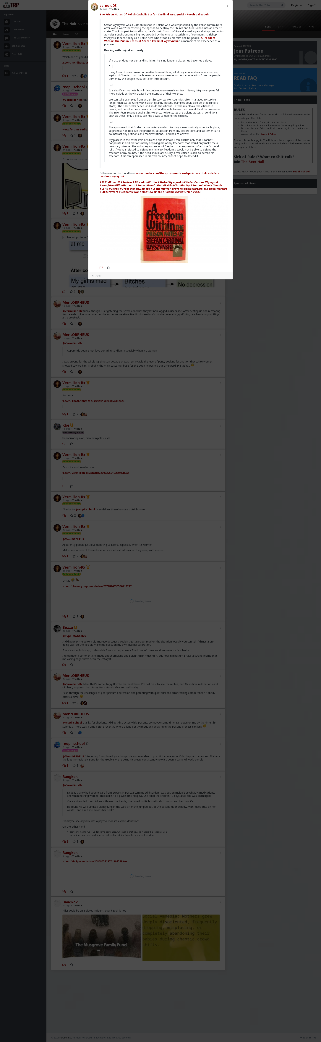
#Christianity (181, 185)
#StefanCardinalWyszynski (201, 182)
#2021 (103, 182)
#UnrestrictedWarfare (135, 188)
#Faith (167, 185)
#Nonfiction (154, 185)
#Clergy (114, 188)
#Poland (168, 192)
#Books (141, 185)
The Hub (114, 9)
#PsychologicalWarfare (187, 188)
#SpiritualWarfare (215, 188)
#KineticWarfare (151, 192)
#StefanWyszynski (170, 182)
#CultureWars (109, 192)
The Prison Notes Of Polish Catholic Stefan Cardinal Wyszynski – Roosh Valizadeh (154, 14)
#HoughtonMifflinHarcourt (117, 185)
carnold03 (108, 5)
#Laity (104, 188)
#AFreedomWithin (145, 182)
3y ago (103, 9)
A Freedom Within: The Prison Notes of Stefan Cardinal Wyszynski (159, 39)
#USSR (197, 192)
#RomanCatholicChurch (206, 185)
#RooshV (114, 182)
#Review (126, 182)
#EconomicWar (161, 188)
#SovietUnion (183, 192)
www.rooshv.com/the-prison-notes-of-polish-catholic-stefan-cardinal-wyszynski (159, 174)
